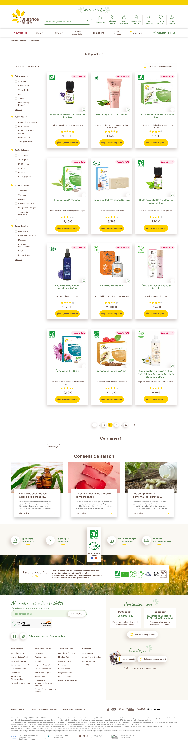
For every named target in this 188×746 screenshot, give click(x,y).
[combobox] (67, 21)
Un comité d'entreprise (91, 657)
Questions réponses (66, 653)
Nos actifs (39, 661)
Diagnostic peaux (65, 676)
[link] (124, 20)
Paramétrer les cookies (20, 683)
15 (116, 424)
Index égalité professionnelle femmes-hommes (45, 683)
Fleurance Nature (18, 41)
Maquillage (53, 446)
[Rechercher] (87, 21)
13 (103, 424)
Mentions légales (17, 709)
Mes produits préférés (20, 657)
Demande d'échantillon (67, 680)
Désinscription (17, 679)
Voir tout (18, 109)
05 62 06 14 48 (125, 616)
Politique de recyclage (43, 672)
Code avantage (64, 661)
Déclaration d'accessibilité (74, 709)
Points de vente (41, 657)
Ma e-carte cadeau (18, 661)
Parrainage (15, 672)
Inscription (15, 676)
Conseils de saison (94, 456)
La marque (39, 653)
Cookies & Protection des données (45, 690)
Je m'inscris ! (76, 614)
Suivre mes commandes (21, 665)
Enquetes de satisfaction (45, 665)
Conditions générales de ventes (44, 709)
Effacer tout (33, 66)
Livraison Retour (65, 657)
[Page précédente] (87, 425)
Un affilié (85, 665)
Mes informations (18, 653)
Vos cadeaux (63, 665)
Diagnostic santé (65, 672)
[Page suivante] (133, 425)
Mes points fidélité (18, 669)
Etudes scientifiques (43, 669)
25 (125, 424)
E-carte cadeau (64, 669)
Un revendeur (87, 653)
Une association (88, 661)
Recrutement (40, 676)
